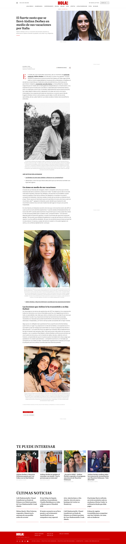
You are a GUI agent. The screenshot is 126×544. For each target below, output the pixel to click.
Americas (104, 2)
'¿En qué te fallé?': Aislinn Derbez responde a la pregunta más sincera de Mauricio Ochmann (74, 477)
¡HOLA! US (37, 535)
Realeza (57, 6)
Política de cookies (49, 541)
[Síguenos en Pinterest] (25, 541)
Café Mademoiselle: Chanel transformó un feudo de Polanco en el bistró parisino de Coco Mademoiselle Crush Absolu (26, 502)
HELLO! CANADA (64, 533)
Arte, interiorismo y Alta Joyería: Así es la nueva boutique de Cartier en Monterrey (72, 501)
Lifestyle (72, 6)
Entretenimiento (48, 6)
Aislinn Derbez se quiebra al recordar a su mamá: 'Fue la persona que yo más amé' (50, 476)
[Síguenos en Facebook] (17, 541)
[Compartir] (70, 67)
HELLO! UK (50, 533)
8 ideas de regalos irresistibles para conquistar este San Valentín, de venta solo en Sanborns (97, 514)
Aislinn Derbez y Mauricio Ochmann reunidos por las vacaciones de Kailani (48, 302)
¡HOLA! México (29, 6)
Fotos (90, 6)
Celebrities (64, 9)
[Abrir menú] (17, 2)
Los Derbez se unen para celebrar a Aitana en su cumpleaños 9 (44, 177)
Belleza (62, 6)
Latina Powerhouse (82, 6)
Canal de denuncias (92, 541)
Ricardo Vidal (26, 66)
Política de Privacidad (66, 541)
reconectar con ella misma (44, 84)
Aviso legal (36, 541)
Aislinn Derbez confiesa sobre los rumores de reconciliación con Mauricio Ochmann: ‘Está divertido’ (98, 477)
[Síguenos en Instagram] (22, 541)
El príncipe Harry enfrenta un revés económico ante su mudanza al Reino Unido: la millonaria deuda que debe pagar (97, 502)
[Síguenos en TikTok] (28, 541)
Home (59, 9)
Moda (67, 6)
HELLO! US (50, 535)
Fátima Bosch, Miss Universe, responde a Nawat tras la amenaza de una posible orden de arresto (26, 514)
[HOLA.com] (63, 3)
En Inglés (95, 6)
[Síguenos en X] (20, 541)
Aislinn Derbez (28, 415)
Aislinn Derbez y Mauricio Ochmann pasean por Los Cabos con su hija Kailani (25, 476)
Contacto (79, 541)
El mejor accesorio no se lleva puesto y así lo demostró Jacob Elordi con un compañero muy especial (50, 514)
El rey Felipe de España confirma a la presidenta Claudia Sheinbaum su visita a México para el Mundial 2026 (50, 502)
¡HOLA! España (39, 533)
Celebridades (38, 6)
